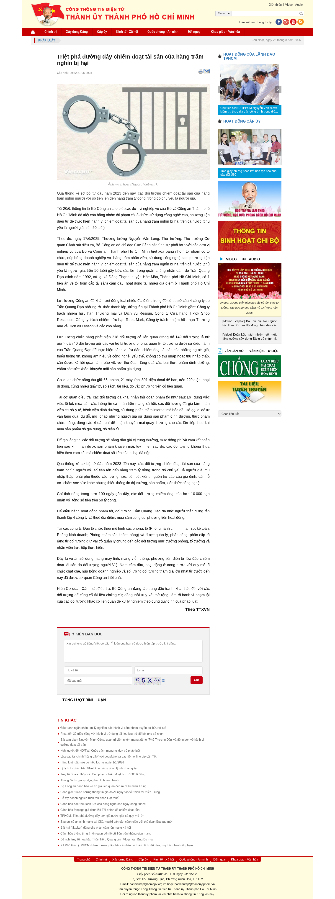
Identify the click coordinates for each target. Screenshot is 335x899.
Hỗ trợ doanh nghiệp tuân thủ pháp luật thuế (89, 798)
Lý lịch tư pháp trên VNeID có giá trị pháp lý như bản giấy (98, 768)
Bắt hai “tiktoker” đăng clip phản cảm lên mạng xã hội (95, 827)
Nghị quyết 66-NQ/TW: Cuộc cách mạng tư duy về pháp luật (100, 750)
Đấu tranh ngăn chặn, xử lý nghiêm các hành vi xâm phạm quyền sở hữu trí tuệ (113, 727)
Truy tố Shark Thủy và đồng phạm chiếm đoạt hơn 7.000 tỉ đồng (102, 774)
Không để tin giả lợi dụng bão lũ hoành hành (89, 780)
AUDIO (254, 259)
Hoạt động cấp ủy (242, 121)
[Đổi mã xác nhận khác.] (163, 680)
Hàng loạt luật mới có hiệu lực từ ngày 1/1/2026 (92, 762)
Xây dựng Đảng (77, 31)
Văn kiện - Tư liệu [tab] (263, 351)
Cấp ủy (102, 31)
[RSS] (300, 22)
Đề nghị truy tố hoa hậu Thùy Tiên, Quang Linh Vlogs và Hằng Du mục (107, 839)
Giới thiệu (275, 4)
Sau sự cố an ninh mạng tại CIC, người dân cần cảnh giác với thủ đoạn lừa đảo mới (116, 821)
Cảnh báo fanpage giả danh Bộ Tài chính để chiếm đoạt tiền (99, 810)
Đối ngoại (194, 31)
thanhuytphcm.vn (149, 894)
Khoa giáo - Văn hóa (225, 31)
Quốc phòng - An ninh (162, 31)
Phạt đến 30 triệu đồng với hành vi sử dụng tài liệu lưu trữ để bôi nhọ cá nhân (111, 733)
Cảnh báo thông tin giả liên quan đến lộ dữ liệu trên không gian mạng (105, 833)
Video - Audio (294, 4)
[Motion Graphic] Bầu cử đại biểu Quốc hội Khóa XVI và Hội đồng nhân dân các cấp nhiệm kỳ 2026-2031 (249, 323)
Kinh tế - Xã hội (127, 31)
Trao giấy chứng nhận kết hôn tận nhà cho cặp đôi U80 (248, 172)
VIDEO (231, 259)
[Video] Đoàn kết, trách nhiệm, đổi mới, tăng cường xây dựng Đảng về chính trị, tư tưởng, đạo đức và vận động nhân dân (249, 337)
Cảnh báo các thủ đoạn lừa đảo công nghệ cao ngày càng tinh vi (103, 804)
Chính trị (50, 31)
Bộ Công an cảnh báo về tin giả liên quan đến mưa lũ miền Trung (103, 786)
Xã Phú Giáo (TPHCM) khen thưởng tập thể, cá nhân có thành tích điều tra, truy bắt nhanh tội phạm (126, 845)
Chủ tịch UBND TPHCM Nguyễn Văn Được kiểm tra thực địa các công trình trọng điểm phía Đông (249, 109)
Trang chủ (83, 859)
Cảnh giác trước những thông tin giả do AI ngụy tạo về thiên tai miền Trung (110, 792)
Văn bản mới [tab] (234, 351)
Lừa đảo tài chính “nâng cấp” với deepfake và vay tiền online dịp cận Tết (108, 756)
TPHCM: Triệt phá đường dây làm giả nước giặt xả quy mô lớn (102, 815)
